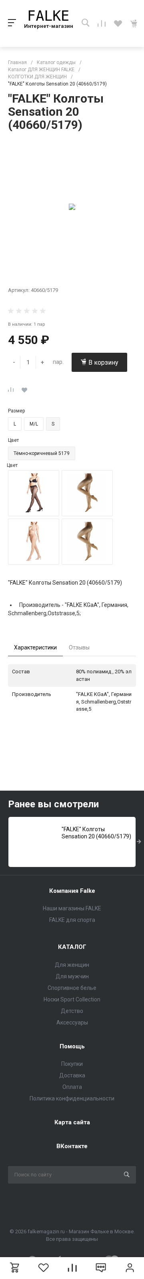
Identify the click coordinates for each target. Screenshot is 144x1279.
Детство (72, 1011)
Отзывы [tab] (79, 647)
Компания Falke (72, 890)
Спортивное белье (72, 988)
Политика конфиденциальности (72, 1098)
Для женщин (72, 965)
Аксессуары (72, 1022)
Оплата (72, 1087)
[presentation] (139, 842)
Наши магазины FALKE (72, 908)
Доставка (72, 1075)
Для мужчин (72, 976)
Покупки (72, 1064)
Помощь (72, 1046)
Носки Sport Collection (72, 999)
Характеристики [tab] (35, 647)
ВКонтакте (72, 1146)
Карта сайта (72, 1122)
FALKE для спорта (72, 920)
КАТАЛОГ (72, 947)
